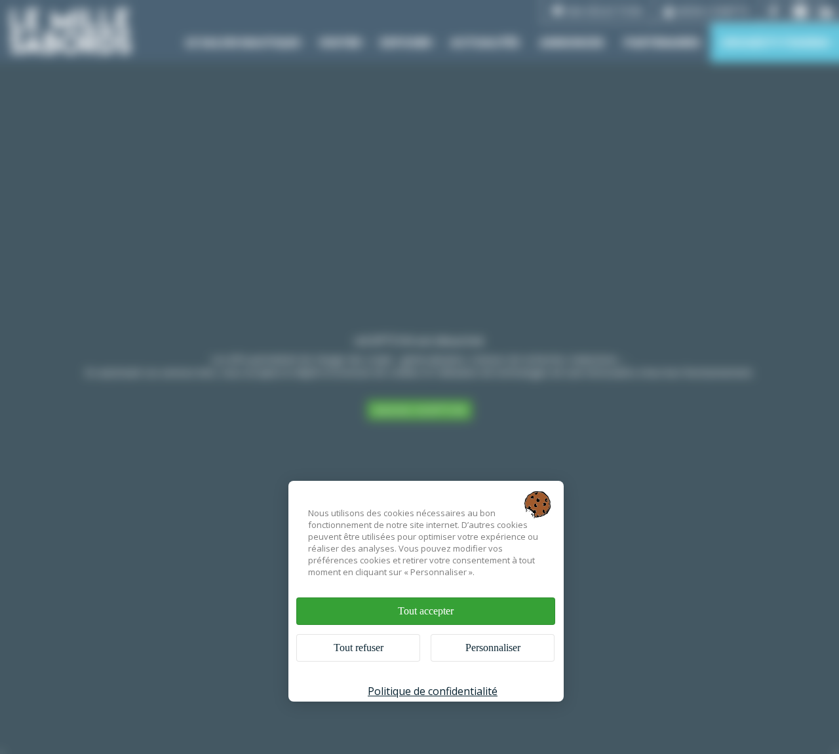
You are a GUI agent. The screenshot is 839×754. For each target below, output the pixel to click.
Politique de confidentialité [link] (433, 691)
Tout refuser (358, 647)
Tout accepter (426, 610)
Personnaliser (492, 647)
